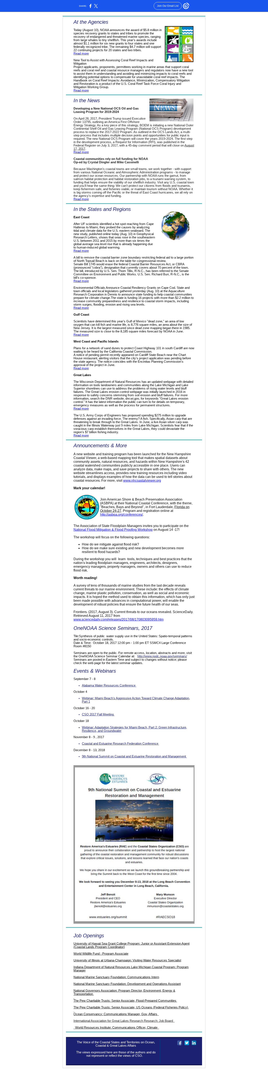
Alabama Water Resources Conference (109, 685)
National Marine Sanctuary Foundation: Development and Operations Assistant (127, 984)
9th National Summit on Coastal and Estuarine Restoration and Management (134, 756)
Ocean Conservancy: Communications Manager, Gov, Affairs (115, 1014)
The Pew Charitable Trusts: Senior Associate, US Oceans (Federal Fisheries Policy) (130, 1007)
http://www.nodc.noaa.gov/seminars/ (162, 656)
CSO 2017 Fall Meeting (98, 714)
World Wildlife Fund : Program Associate (100, 953)
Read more (81, 53)
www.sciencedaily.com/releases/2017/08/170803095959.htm (118, 619)
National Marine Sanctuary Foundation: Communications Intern (116, 977)
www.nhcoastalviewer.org (142, 480)
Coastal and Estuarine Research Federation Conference (120, 743)
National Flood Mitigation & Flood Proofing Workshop (113, 529)
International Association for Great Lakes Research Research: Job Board (123, 1021)
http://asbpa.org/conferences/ (121, 514)
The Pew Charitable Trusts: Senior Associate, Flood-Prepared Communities (124, 1000)
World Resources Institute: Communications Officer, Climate (116, 1027)
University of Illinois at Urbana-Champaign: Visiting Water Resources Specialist (127, 960)
